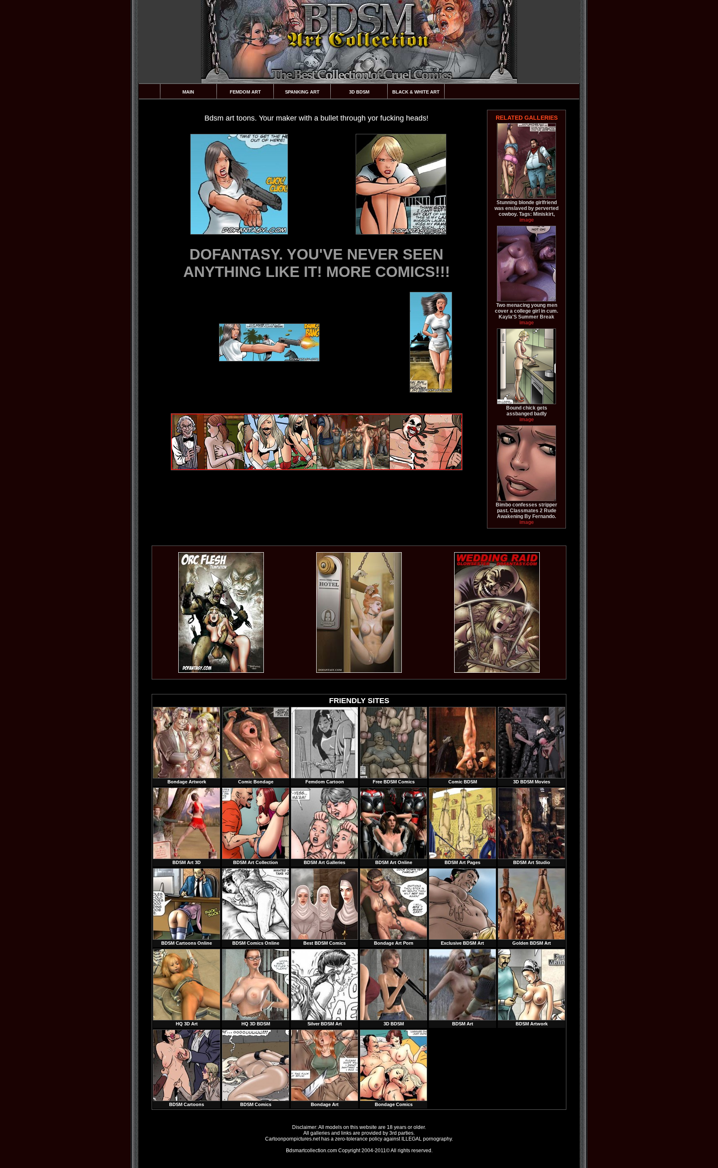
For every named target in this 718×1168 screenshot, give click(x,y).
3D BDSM (359, 91)
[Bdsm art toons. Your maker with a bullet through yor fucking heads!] (238, 184)
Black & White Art (416, 91)
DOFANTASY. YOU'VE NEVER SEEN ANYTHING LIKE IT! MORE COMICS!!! (316, 263)
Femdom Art (245, 91)
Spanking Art (302, 91)
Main (188, 91)
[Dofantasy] (221, 671)
